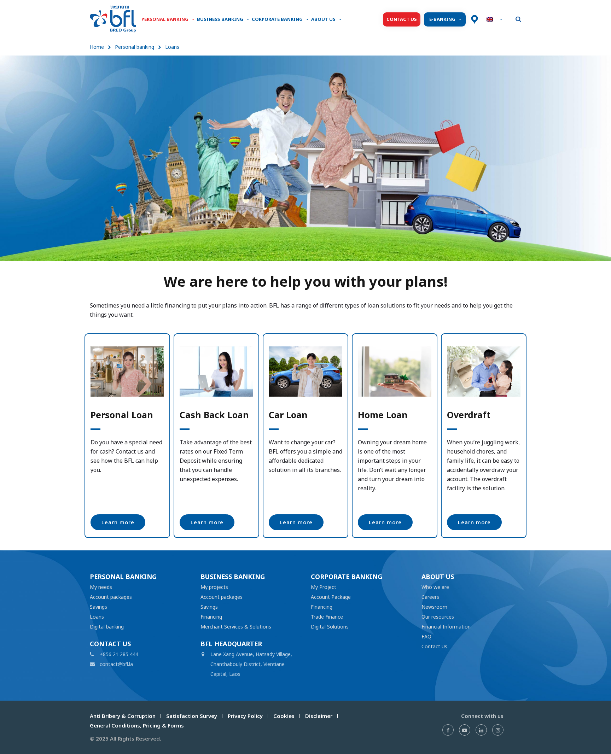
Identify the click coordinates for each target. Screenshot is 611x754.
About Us (323, 19)
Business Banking (220, 19)
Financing (211, 617)
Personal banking (164, 19)
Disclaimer (318, 716)
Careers (430, 597)
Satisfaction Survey (191, 716)
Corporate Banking (277, 19)
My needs (101, 587)
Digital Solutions (330, 627)
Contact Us (401, 19)
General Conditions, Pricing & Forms (137, 725)
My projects (214, 587)
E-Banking (442, 19)
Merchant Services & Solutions (235, 627)
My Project (323, 587)
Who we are (435, 587)
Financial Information (446, 627)
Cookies (284, 716)
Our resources (437, 617)
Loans (97, 617)
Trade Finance (327, 617)
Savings (98, 607)
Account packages (111, 597)
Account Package (331, 597)
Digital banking (107, 627)
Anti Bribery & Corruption (123, 716)
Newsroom (434, 607)
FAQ (426, 636)
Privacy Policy (245, 716)
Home (97, 47)
